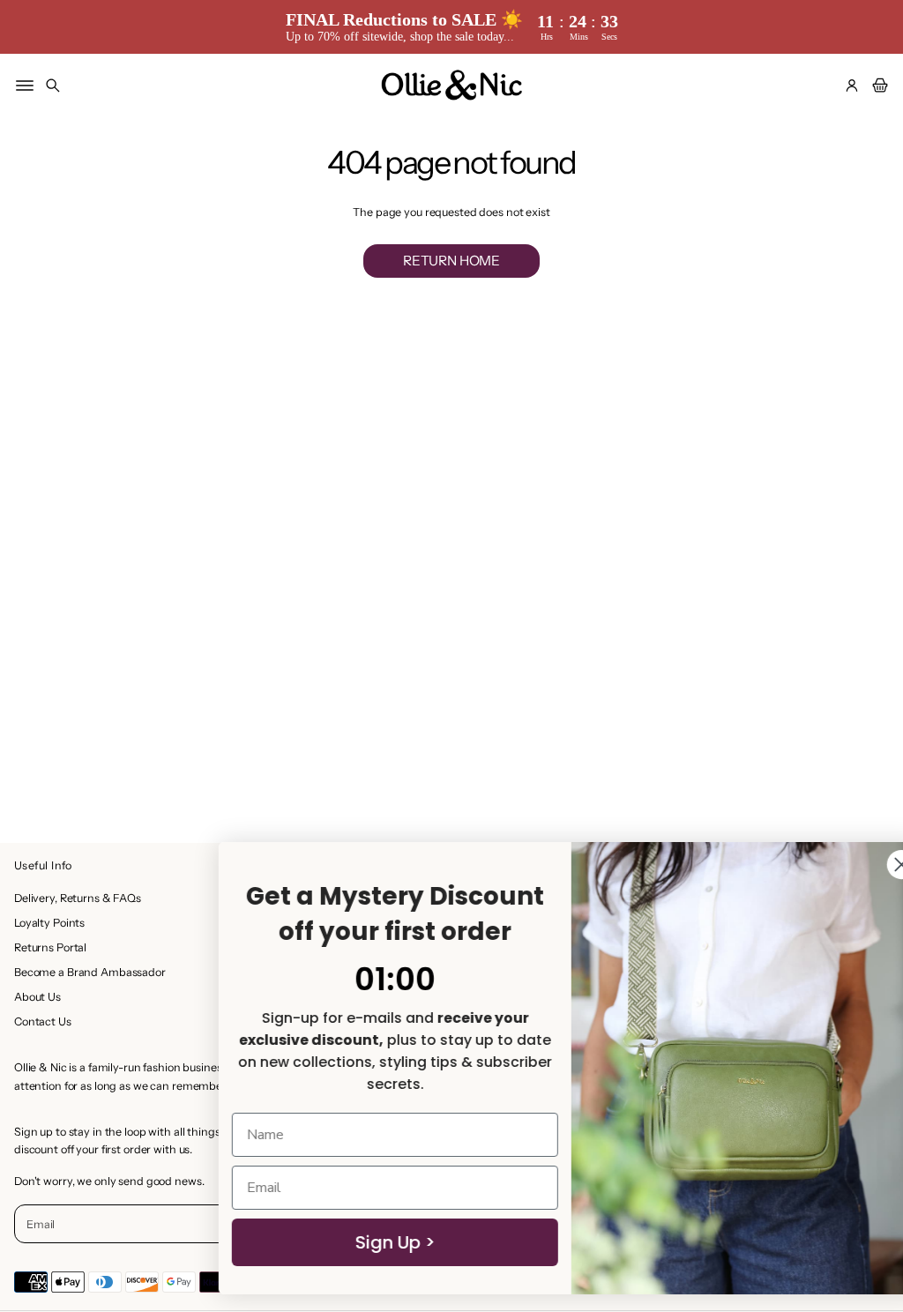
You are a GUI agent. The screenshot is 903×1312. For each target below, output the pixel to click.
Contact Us (42, 1021)
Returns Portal (50, 947)
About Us (37, 996)
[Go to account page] (852, 85)
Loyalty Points (49, 922)
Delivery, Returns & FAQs (77, 898)
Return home (451, 260)
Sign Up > (357, 1242)
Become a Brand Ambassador (90, 972)
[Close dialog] (862, 864)
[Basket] (877, 85)
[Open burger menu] (24, 85)
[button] (53, 85)
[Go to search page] (53, 85)
